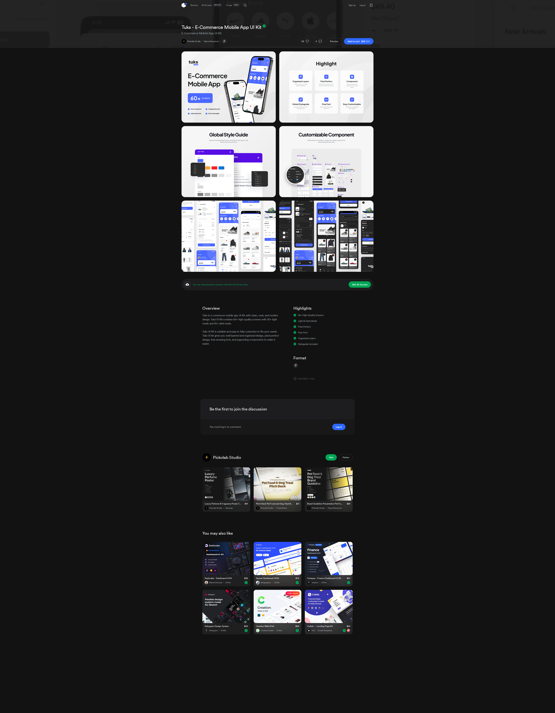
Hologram (213, 631)
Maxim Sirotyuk (215, 583)
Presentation (281, 508)
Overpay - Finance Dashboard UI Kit (324, 578)
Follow (346, 457)
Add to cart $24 (358, 41)
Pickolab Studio (194, 41)
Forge (232, 5)
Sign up (352, 5)
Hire (331, 457)
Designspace (266, 583)
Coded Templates (325, 631)
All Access (211, 5)
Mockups (229, 508)
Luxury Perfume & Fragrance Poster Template (223, 503)
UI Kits (228, 583)
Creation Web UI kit (265, 626)
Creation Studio (267, 631)
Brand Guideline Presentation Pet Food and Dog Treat (325, 503)
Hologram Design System (217, 626)
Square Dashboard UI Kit (267, 578)
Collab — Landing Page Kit (320, 626)
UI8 (313, 631)
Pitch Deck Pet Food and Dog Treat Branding (274, 503)
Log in (363, 5)
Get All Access (359, 284)
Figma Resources (211, 41)
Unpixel (315, 583)
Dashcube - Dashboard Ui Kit (218, 578)
